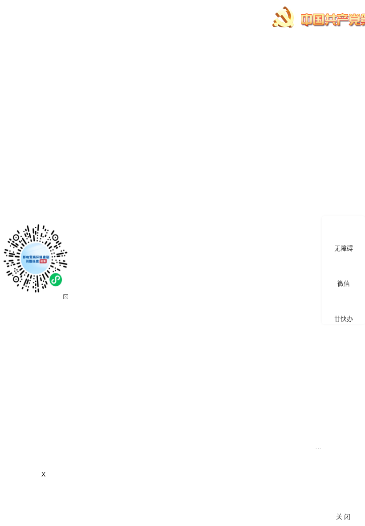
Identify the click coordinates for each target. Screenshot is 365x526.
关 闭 (343, 516)
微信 (343, 283)
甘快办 (343, 318)
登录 (352, 52)
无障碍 (343, 248)
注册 (333, 52)
